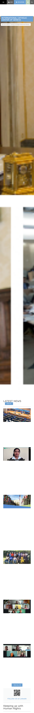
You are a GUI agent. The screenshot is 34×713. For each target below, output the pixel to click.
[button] (3, 2)
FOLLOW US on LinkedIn (17, 699)
